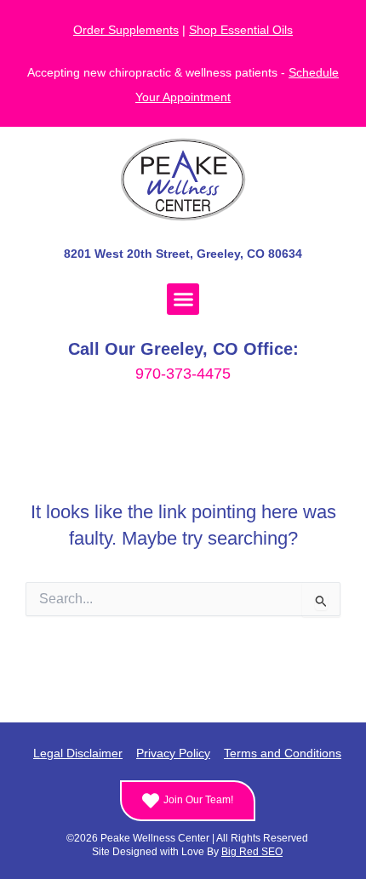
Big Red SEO (252, 852)
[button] (183, 299)
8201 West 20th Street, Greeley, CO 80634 (183, 253)
